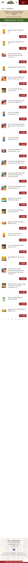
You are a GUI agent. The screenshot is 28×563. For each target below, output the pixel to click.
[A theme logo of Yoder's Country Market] (10, 2)
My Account (6, 553)
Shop (2, 8)
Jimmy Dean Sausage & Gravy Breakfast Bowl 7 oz (16, 187)
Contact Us (20, 553)
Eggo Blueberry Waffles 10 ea (16, 67)
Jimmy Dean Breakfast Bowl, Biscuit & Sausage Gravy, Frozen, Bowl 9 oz (16, 174)
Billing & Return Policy (22, 554)
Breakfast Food (11, 8)
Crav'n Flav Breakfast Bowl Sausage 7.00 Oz (16, 211)
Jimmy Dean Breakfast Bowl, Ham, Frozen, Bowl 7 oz (16, 101)
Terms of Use (12, 554)
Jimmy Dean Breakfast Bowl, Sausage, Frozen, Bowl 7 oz (16, 162)
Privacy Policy (5, 554)
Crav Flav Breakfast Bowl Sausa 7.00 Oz (15, 89)
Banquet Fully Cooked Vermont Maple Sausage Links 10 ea (15, 55)
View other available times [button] (14, 16)
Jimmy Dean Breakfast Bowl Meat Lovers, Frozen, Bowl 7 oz (16, 125)
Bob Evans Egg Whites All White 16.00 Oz (15, 298)
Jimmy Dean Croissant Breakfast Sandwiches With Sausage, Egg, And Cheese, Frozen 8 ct (16, 271)
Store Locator (13, 553)
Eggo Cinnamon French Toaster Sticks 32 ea (15, 234)
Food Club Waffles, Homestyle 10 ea (13, 113)
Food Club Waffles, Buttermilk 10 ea (13, 138)
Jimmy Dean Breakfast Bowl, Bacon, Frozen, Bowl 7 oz (16, 78)
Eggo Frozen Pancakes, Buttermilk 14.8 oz (14, 199)
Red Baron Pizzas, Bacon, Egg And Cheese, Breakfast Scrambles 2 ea (16, 285)
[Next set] (22, 319)
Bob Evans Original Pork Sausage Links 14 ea (15, 150)
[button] (23, 36)
